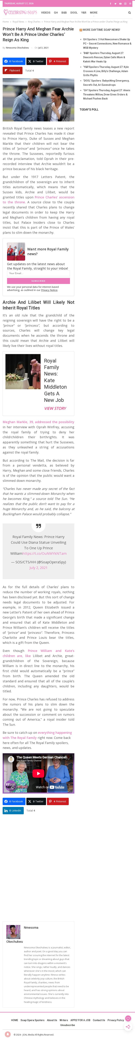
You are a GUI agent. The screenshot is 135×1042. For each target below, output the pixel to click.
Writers (64, 1020)
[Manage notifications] (8, 1034)
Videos (45, 12)
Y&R (83, 12)
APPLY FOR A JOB (80, 1020)
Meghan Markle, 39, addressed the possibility (38, 422)
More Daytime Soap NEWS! (101, 29)
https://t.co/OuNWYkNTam (44, 553)
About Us (52, 1020)
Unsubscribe (67, 1025)
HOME (14, 1020)
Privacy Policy (116, 1020)
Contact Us (99, 1020)
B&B (64, 12)
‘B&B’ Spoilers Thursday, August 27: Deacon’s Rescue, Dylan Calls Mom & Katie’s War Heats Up (104, 57)
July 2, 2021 (39, 567)
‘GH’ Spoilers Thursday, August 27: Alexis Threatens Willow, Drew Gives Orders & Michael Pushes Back (106, 94)
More (93, 12)
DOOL (74, 12)
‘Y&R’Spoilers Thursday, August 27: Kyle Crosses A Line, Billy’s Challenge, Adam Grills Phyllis (106, 71)
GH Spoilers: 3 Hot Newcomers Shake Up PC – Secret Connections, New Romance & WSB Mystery (107, 43)
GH (56, 12)
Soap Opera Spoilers (32, 1020)
